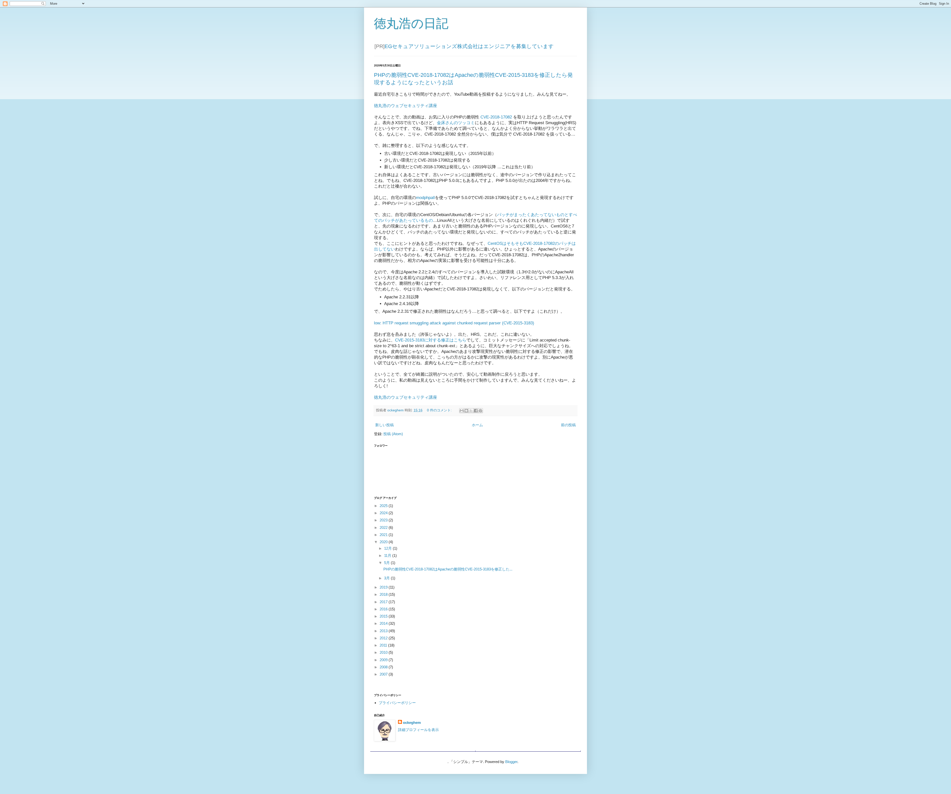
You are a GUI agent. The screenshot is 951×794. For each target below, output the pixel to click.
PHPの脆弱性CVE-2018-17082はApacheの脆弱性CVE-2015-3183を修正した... (447, 569)
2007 (384, 674)
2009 (384, 660)
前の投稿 (568, 425)
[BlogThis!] (466, 410)
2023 (384, 520)
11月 (388, 555)
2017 (384, 602)
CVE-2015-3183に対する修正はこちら (430, 340)
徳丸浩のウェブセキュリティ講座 (405, 105)
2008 (384, 667)
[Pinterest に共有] (480, 410)
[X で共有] (471, 410)
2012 (384, 638)
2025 (384, 506)
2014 (384, 623)
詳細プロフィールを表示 (418, 730)
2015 (384, 616)
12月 (388, 548)
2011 (384, 645)
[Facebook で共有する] (475, 410)
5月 (387, 563)
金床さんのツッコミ (456, 122)
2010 (384, 652)
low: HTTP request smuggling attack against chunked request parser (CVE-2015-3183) (454, 323)
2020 (384, 542)
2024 (384, 513)
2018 (384, 594)
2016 (384, 609)
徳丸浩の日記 (411, 23)
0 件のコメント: (440, 410)
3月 (387, 578)
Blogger (511, 762)
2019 (384, 587)
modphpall (425, 197)
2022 (384, 527)
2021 (384, 535)
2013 (384, 631)
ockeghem (412, 722)
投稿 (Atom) (393, 434)
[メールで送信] (461, 410)
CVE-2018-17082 (496, 117)
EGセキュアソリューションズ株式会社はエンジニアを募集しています (469, 46)
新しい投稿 (384, 425)
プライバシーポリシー (397, 703)
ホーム (477, 425)
